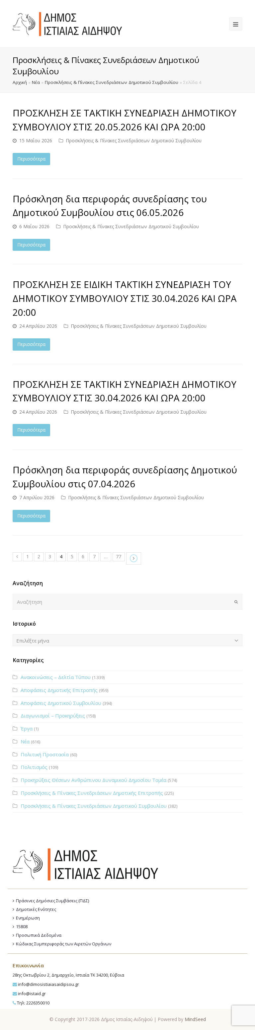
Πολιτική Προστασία (45, 754)
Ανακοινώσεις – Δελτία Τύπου (56, 677)
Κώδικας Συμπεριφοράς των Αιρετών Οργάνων (63, 944)
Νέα (36, 82)
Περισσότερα (31, 159)
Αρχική (20, 82)
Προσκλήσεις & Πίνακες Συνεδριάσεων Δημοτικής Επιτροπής (92, 793)
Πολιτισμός (34, 767)
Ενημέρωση (28, 918)
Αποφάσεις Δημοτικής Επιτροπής (59, 690)
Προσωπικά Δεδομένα (38, 935)
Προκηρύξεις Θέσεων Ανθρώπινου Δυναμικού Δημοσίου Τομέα (93, 780)
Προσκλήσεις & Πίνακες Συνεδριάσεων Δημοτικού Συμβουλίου (111, 82)
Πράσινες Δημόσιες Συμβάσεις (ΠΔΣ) (52, 901)
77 (118, 556)
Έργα (27, 728)
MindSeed (195, 1019)
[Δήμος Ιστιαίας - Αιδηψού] (67, 23)
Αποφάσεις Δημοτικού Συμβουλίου (61, 703)
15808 (22, 926)
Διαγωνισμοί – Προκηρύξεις (53, 715)
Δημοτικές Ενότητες (36, 909)
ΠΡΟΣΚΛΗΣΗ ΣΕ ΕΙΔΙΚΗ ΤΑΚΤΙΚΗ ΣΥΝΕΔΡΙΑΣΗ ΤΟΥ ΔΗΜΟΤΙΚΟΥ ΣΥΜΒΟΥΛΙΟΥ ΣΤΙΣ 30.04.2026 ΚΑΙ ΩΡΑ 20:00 (125, 298)
